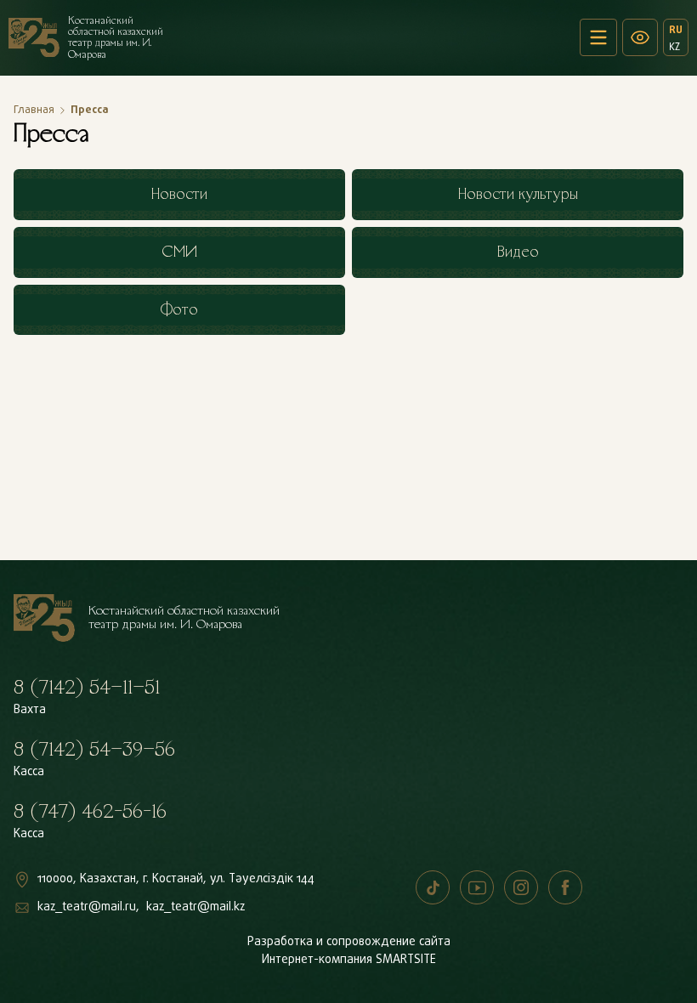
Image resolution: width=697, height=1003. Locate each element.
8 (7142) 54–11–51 (87, 687)
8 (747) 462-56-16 (90, 812)
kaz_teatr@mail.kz (195, 907)
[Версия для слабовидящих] (640, 37)
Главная (34, 110)
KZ (674, 46)
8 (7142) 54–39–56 (94, 750)
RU (676, 30)
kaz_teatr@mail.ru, (88, 907)
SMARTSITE (406, 960)
